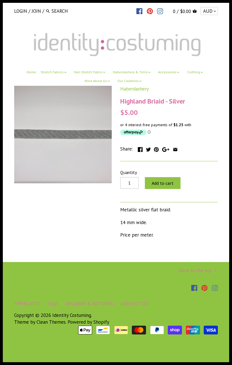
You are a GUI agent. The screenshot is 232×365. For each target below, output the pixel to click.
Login (20, 11)
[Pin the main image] (156, 148)
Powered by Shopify (88, 322)
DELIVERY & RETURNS (89, 303)
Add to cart (162, 183)
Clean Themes (51, 322)
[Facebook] (139, 10)
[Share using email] (175, 148)
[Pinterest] (150, 10)
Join (36, 11)
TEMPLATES (27, 303)
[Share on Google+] (165, 148)
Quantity (128, 172)
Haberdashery (134, 89)
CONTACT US (134, 303)
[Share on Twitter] (148, 148)
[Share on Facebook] (140, 148)
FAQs (52, 303)
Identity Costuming (71, 315)
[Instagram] (160, 10)
